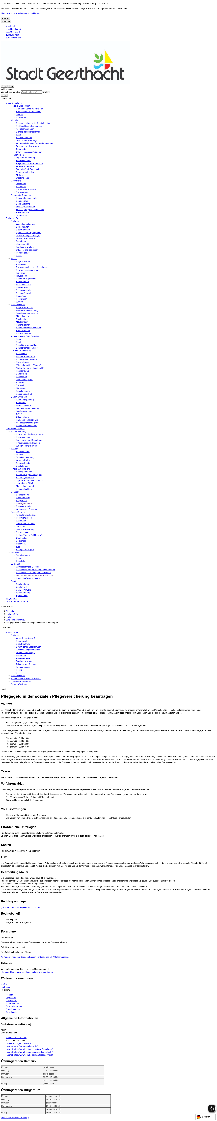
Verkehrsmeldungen (25, 128)
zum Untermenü (13, 31)
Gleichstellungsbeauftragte (28, 235)
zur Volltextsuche (13, 37)
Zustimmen (6, 21)
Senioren (15, 491)
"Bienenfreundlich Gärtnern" (28, 365)
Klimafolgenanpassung (26, 359)
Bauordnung (21, 402)
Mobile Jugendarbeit (25, 486)
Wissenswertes (18, 304)
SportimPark (21, 586)
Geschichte (16, 180)
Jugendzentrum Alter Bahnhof (29, 480)
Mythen (19, 174)
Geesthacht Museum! (25, 523)
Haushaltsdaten (23, 324)
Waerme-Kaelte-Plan (25, 356)
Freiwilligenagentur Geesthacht (30, 209)
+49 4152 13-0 (16, 1037)
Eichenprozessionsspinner (28, 131)
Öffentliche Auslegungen (27, 140)
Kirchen (19, 558)
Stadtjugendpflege (24, 471)
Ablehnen (5, 18)
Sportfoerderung (23, 592)
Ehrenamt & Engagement (22, 195)
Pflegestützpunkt (23, 506)
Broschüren (21, 117)
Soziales (15, 552)
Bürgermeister (22, 226)
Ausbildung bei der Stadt (27, 344)
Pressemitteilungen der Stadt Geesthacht (34, 123)
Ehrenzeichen (22, 200)
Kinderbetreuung (18, 431)
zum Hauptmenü (13, 29)
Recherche (21, 295)
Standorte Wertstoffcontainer (28, 327)
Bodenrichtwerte (23, 405)
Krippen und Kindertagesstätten (30, 434)
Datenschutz (11, 1000)
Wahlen (19, 301)
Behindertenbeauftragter (27, 198)
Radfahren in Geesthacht (27, 419)
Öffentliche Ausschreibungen (29, 151)
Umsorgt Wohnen (24, 503)
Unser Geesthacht (14, 102)
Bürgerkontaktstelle (24, 307)
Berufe (19, 342)
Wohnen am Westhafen (26, 425)
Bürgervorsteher (23, 261)
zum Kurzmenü (12, 34)
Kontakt (9, 994)
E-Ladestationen (23, 333)
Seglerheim (21, 540)
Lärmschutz (21, 388)
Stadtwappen (22, 192)
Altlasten (20, 382)
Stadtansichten (22, 177)
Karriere (19, 339)
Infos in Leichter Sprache (17, 601)
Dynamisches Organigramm (28, 232)
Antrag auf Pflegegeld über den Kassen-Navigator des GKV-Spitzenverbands (35, 956)
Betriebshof (21, 241)
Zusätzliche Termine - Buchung (15, 1117)
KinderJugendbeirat (25, 477)
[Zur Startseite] (65, 83)
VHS (18, 546)
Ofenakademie (22, 149)
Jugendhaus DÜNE (25, 483)
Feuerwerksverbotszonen (27, 146)
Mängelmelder (22, 316)
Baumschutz (21, 373)
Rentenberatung (23, 497)
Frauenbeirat (21, 275)
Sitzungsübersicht (24, 293)
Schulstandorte (23, 451)
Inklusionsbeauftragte (25, 238)
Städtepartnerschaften (26, 189)
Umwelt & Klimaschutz (21, 350)
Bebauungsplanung (25, 399)
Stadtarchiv (21, 186)
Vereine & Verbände (25, 166)
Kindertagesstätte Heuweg (28, 442)
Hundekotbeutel (23, 330)
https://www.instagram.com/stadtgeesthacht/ (29, 1051)
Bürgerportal (11, 598)
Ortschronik (21, 183)
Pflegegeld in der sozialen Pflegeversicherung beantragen (27, 971)
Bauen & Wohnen (19, 396)
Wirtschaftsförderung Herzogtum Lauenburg (35, 569)
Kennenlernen (17, 154)
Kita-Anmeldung (23, 437)
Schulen (19, 454)
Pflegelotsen (21, 500)
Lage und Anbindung (25, 157)
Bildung (14, 448)
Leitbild (19, 114)
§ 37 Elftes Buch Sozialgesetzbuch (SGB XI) (20, 907)
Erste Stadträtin (23, 229)
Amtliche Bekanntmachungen (29, 125)
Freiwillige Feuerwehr (25, 206)
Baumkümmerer (23, 391)
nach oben (5, 986)
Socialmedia (11, 1012)
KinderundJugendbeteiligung (29, 474)
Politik (19, 255)
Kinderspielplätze (24, 488)
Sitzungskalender (24, 290)
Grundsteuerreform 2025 (27, 313)
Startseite (10, 611)
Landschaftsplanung (25, 411)
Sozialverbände (23, 555)
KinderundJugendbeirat (26, 278)
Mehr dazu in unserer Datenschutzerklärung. (20, 13)
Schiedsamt (21, 215)
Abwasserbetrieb (23, 244)
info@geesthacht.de (18, 1043)
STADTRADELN (23, 589)
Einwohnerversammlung (27, 270)
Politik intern (21, 298)
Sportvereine (22, 595)
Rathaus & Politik (13, 218)
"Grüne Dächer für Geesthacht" (30, 367)
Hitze (18, 134)
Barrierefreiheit (12, 1003)
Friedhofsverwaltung (25, 246)
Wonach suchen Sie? (10, 91)
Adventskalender (23, 160)
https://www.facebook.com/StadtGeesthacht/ (29, 1049)
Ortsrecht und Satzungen (27, 249)
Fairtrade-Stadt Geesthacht (28, 169)
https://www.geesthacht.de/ (21, 1046)
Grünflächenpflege (24, 379)
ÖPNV (19, 414)
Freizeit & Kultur (18, 512)
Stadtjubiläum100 (24, 137)
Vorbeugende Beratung (26, 509)
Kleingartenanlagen (25, 549)
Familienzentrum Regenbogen (29, 440)
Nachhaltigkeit (22, 362)
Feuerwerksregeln (24, 517)
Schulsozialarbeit (24, 463)
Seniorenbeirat (22, 281)
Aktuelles (15, 120)
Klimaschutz (21, 353)
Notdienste (21, 319)
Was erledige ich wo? (25, 223)
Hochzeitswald (22, 370)
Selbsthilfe (20, 560)
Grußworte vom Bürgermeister (29, 108)
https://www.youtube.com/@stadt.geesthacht (29, 1054)
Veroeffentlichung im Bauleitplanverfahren (34, 143)
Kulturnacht (21, 520)
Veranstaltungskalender (26, 514)
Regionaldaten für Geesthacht (29, 163)
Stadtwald (20, 385)
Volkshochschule (23, 460)
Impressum (11, 997)
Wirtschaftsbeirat (23, 284)
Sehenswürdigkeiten (25, 172)
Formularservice (23, 252)
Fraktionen (20, 272)
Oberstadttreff (22, 537)
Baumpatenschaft (24, 393)
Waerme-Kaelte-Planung (27, 310)
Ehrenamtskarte (23, 203)
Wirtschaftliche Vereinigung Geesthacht (33, 572)
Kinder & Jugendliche (20, 468)
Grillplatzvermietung (25, 529)
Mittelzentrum (22, 321)
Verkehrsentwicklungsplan (28, 422)
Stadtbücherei (22, 465)
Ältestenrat (21, 264)
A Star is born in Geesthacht (28, 111)
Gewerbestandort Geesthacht (29, 566)
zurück (4, 984)
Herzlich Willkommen (20, 105)
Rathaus (15, 221)
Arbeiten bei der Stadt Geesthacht (26, 336)
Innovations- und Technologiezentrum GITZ (35, 575)
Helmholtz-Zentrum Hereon (28, 578)
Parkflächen (21, 376)
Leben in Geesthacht (15, 428)
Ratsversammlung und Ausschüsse (32, 267)
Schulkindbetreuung (25, 457)
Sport (13, 581)
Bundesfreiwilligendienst (27, 347)
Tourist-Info (21, 526)
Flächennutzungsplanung (27, 408)
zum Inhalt (10, 26)
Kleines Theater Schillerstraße (29, 535)
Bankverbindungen (14, 1006)
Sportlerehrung (22, 584)
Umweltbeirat (22, 287)
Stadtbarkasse (22, 532)
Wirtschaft (15, 563)
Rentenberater (22, 212)
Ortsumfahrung (22, 416)
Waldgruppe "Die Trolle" (27, 445)
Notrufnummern (13, 1009)
